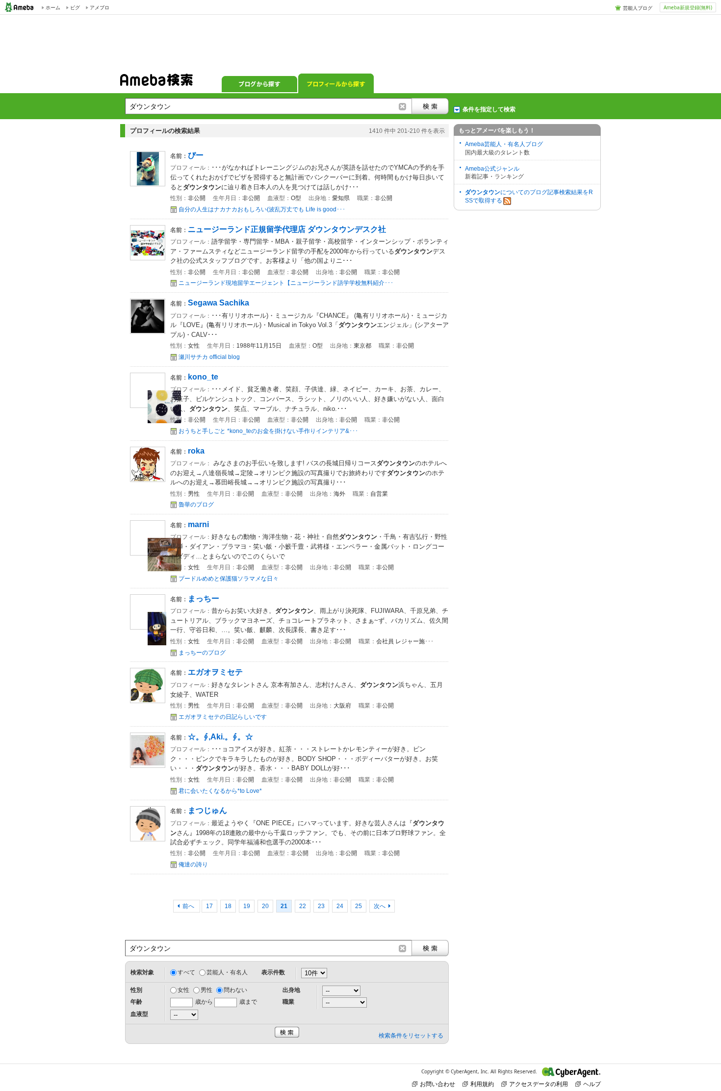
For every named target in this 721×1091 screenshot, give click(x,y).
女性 (183, 990)
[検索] (430, 106)
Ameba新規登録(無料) (688, 7)
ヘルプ (592, 1084)
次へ (380, 906)
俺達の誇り (193, 864)
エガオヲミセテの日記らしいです (223, 716)
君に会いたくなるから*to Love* (220, 790)
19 (246, 906)
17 (209, 906)
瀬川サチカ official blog (209, 357)
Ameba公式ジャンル (492, 168)
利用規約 (482, 1084)
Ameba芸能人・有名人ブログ (504, 144)
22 (302, 906)
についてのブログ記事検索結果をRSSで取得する (529, 196)
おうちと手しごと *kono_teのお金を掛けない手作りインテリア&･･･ (268, 431)
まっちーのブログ (202, 652)
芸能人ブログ (637, 7)
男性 (206, 990)
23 (321, 906)
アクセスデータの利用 (538, 1084)
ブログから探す (259, 83)
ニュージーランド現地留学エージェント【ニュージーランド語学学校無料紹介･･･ (286, 282)
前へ (189, 906)
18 (228, 906)
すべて (186, 972)
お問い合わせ (437, 1084)
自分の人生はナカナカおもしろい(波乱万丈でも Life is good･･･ (262, 209)
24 (339, 906)
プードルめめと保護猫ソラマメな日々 (229, 578)
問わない (235, 990)
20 (265, 906)
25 (358, 906)
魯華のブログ (196, 504)
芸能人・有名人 (227, 972)
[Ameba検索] (156, 82)
